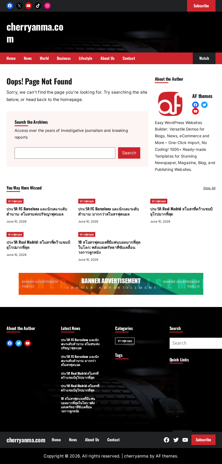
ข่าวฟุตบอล (15, 201)
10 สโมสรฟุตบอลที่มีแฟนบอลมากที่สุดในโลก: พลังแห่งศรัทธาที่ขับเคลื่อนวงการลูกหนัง (109, 246)
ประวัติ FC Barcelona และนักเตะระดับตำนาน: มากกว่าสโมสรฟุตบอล (108, 211)
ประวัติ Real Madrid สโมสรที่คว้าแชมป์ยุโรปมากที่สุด (181, 211)
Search (129, 152)
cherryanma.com (34, 32)
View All (209, 188)
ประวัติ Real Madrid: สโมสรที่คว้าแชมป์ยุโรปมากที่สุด (38, 244)
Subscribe (203, 439)
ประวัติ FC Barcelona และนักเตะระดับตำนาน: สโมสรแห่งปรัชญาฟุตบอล (36, 211)
